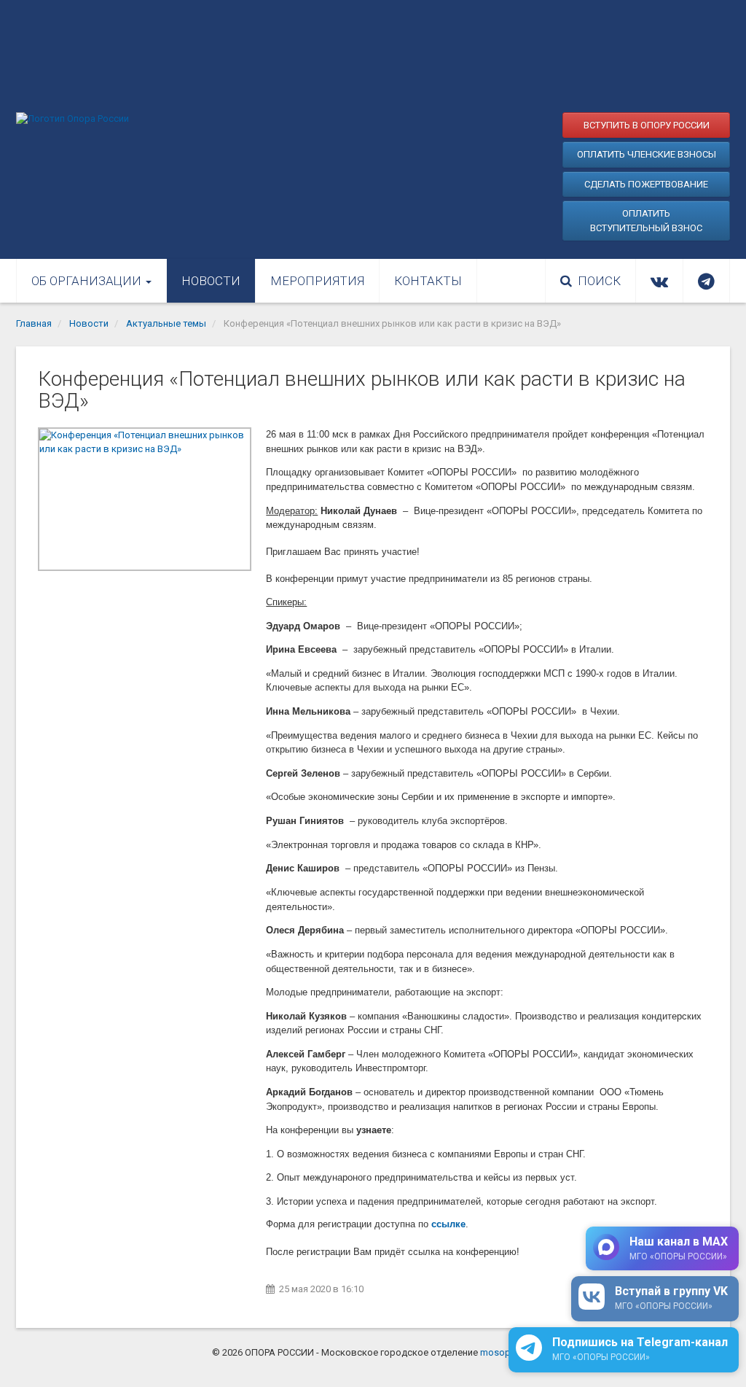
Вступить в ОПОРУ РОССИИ (647, 125)
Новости (210, 280)
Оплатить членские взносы (646, 154)
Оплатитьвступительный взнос (646, 220)
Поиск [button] (599, 280)
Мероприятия (317, 280)
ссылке (448, 1224)
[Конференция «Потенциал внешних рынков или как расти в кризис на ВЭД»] (144, 499)
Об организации (87, 280)
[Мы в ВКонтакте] (659, 281)
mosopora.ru (507, 1352)
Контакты (428, 280)
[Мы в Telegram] (706, 281)
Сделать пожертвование (646, 184)
